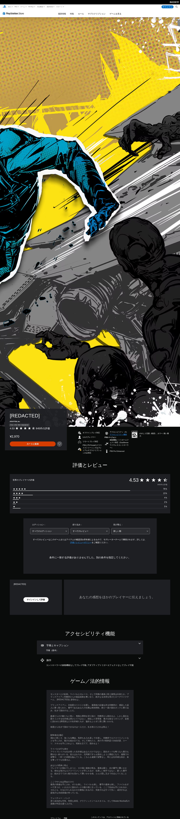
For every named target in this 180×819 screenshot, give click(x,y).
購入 (9, 7)
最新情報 (50, 7)
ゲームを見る (115, 13)
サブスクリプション (97, 13)
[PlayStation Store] (14, 13)
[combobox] (49, 531)
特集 (72, 13)
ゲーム (22, 7)
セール (81, 13)
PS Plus (31, 7)
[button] (118, 434)
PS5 (15, 7)
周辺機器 (40, 7)
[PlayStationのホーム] (4, 6)
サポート (59, 7)
